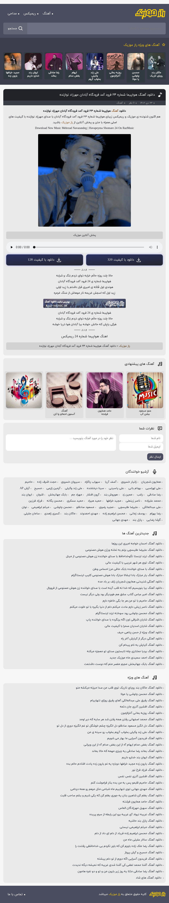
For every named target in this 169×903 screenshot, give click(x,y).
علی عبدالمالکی (151, 507)
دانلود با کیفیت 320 (121, 260)
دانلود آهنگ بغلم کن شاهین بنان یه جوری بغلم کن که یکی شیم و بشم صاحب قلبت (111, 796)
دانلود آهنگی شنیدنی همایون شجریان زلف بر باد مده (130, 582)
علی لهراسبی (153, 488)
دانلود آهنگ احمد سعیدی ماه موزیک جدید (136, 658)
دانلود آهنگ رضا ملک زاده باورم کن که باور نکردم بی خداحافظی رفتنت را (118, 846)
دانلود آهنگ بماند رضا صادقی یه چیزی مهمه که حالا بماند (127, 751)
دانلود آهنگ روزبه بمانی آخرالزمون (141, 713)
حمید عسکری (75, 501)
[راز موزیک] (150, 13)
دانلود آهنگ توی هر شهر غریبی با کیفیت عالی (134, 563)
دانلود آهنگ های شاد (149, 878)
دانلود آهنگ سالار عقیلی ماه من (142, 840)
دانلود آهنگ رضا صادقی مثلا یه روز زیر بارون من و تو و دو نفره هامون (120, 871)
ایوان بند (26, 495)
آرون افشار (93, 495)
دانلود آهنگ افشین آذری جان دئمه (141, 707)
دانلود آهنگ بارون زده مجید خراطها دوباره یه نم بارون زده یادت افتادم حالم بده (114, 764)
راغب (140, 495)
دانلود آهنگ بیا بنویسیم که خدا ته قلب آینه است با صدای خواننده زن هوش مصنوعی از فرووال (104, 588)
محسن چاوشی (63, 507)
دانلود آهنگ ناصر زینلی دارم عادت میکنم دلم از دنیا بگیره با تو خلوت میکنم (116, 607)
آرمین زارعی (53, 488)
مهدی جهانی (120, 520)
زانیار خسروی (129, 482)
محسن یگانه (54, 501)
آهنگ (46, 13)
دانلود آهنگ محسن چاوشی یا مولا (141, 694)
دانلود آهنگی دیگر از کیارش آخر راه (141, 639)
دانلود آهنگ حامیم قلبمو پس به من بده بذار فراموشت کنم (126, 783)
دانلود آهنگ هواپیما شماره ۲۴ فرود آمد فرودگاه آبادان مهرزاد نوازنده (107, 95)
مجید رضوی (106, 507)
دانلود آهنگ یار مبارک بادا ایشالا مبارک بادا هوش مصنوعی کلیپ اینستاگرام (116, 575)
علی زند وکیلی (73, 488)
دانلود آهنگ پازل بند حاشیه (145, 821)
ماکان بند (69, 514)
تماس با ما (15, 894)
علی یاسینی (116, 488)
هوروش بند (111, 495)
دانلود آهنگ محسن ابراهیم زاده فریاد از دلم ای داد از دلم (128, 833)
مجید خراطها (113, 501)
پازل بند (137, 520)
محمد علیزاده (153, 501)
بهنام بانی (134, 488)
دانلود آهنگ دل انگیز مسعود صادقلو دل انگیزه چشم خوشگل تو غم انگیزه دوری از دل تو (109, 726)
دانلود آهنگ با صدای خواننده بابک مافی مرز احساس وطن (127, 569)
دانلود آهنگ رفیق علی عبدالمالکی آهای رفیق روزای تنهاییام (126, 700)
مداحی (12, 13)
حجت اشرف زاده (46, 482)
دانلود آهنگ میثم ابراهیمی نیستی (141, 827)
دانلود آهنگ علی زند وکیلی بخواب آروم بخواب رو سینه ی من (124, 732)
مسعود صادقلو (85, 507)
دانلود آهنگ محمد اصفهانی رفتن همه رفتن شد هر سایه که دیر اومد (120, 719)
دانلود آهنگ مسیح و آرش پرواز (143, 852)
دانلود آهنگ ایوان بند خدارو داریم (142, 757)
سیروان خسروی (70, 482)
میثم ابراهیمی (40, 507)
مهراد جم (76, 495)
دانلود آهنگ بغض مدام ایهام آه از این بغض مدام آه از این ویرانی (123, 745)
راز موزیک (67, 122)
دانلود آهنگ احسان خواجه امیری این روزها (136, 544)
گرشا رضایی (154, 520)
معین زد (127, 495)
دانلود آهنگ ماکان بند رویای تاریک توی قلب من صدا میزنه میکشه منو (119, 688)
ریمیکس (29, 13)
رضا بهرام (155, 514)
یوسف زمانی (137, 514)
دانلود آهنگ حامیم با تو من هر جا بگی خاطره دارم (132, 601)
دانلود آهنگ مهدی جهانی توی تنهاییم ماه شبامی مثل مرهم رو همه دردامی (116, 789)
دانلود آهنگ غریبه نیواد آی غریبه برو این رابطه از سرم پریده (125, 814)
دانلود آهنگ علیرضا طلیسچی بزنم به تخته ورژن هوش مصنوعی (123, 550)
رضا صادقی (154, 495)
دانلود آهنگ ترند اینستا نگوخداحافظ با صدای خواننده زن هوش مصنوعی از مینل (114, 556)
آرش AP (25, 488)
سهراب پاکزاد (92, 482)
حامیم (29, 482)
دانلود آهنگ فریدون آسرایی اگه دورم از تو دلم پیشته (129, 859)
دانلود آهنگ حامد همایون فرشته (142, 802)
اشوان (39, 495)
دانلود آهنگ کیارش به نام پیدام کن (140, 645)
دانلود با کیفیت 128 (41, 260)
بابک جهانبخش (57, 495)
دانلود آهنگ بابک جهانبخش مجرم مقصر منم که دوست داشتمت (123, 664)
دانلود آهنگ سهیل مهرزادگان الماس (140, 808)
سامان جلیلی (32, 514)
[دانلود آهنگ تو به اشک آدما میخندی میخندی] (24, 390)
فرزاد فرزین (35, 501)
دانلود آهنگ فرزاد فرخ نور (147, 770)
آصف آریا (110, 482)
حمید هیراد (94, 501)
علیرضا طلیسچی (128, 507)
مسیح (38, 488)
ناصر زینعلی (133, 501)
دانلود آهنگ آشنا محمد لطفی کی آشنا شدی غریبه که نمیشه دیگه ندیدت (117, 865)
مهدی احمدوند (89, 514)
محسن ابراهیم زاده (114, 514)
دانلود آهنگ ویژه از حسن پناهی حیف (139, 632)
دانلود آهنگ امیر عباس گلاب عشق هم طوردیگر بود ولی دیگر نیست (121, 594)
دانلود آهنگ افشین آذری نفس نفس (140, 776)
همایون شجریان (151, 482)
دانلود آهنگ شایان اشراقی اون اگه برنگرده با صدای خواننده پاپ (124, 620)
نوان (24, 507)
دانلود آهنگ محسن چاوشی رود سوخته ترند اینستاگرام (129, 613)
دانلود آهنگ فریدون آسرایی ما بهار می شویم (134, 738)
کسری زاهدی (52, 514)
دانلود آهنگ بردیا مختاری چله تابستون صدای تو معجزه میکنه (124, 651)
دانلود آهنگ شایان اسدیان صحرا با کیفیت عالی (133, 626)
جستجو (12, 28)
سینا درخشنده (95, 488)
